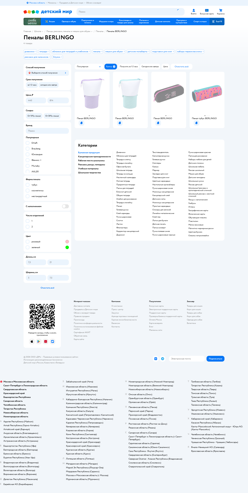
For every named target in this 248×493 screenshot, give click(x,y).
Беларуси (60, 362)
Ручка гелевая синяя (161, 231)
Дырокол (120, 235)
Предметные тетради (125, 185)
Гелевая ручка (122, 210)
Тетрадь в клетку (123, 159)
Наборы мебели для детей (199, 159)
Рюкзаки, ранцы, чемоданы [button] (91, 164)
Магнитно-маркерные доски (201, 228)
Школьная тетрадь (124, 170)
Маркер (155, 170)
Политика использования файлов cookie (88, 327)
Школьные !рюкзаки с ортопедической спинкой (200, 189)
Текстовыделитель (160, 152)
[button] (217, 21)
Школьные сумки (196, 181)
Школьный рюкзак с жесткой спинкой (201, 195)
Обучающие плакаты (197, 218)
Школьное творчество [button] (89, 172)
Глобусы (192, 203)
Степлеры (156, 163)
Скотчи (119, 220)
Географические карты (198, 210)
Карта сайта (79, 339)
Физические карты (196, 214)
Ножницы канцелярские (163, 192)
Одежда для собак (194, 320)
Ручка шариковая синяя (162, 188)
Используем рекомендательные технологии (43, 360)
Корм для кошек (194, 309)
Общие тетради (123, 195)
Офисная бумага (123, 167)
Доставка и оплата (82, 306)
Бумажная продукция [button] (89, 152)
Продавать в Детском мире (86, 309)
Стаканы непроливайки (198, 235)
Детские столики (196, 163)
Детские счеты (158, 199)
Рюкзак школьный (196, 170)
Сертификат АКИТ (82, 332)
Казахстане (49, 362)
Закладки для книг (160, 174)
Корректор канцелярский (127, 231)
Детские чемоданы (196, 177)
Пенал (119, 206)
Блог (151, 326)
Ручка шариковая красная (199, 152)
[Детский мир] (48, 11)
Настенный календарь (126, 177)
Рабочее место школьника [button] (91, 160)
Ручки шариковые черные (163, 235)
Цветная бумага (195, 232)
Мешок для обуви (196, 174)
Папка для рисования (197, 156)
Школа (37, 31)
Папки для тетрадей (125, 188)
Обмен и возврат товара (84, 313)
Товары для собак (194, 313)
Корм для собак (193, 316)
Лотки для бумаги (160, 220)
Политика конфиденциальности (88, 323)
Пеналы (99, 31)
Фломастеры (122, 228)
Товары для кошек (195, 306)
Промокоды (79, 320)
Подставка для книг (160, 177)
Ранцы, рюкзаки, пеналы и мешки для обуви (68, 31)
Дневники (120, 152)
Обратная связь (80, 336)
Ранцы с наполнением (198, 200)
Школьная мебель (196, 167)
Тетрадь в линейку (124, 163)
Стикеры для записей (161, 210)
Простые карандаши (161, 206)
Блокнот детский (124, 192)
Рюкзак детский (195, 185)
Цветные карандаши (161, 181)
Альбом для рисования (126, 199)
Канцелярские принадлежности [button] (94, 156)
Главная (27, 31)
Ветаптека (191, 323)
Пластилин (193, 221)
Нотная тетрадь (123, 181)
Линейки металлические (163, 213)
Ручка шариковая (123, 217)
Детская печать (159, 224)
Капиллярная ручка (160, 156)
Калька (155, 167)
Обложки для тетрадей (126, 156)
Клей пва (156, 217)
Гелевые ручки (158, 159)
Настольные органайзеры (163, 185)
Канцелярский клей (161, 195)
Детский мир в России (33, 362)
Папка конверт (159, 228)
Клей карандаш (123, 213)
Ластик (119, 224)
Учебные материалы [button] (88, 168)
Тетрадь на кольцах (124, 174)
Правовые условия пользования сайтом (60, 357)
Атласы (191, 207)
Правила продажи (82, 316)
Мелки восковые (195, 225)
